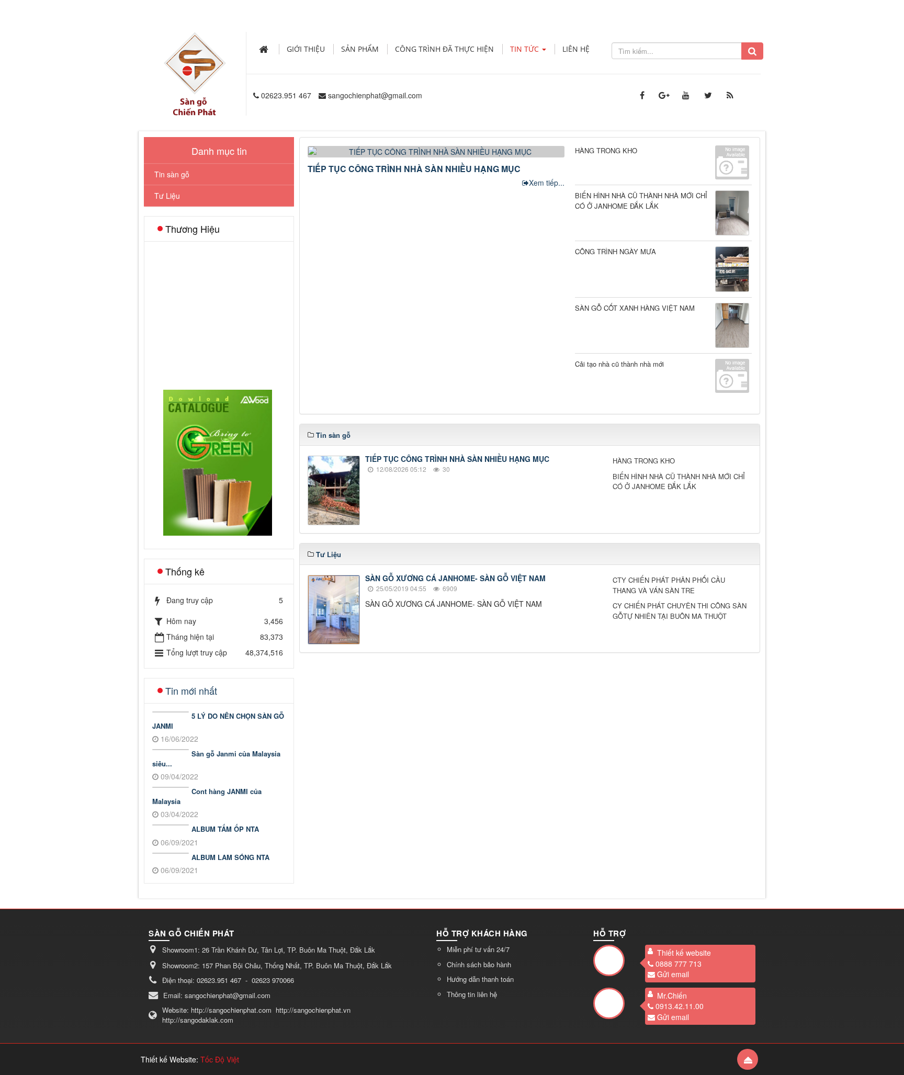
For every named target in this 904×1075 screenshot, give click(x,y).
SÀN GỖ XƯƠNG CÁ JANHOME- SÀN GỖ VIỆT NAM (455, 578)
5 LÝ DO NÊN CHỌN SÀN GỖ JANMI (218, 721)
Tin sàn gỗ (171, 174)
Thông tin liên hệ (472, 994)
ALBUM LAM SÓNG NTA (230, 857)
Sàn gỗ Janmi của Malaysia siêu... (216, 758)
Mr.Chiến (672, 995)
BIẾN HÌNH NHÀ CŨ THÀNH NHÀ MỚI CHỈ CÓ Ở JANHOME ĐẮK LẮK (641, 200)
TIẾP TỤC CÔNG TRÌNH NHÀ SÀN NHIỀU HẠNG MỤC (414, 169)
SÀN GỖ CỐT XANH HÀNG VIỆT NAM (635, 308)
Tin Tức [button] (525, 49)
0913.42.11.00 (680, 1006)
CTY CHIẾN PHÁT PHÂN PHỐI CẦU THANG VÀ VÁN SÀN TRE (669, 585)
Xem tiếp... (546, 182)
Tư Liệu (167, 195)
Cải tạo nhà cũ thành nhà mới (619, 364)
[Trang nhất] (264, 49)
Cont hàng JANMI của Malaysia (207, 796)
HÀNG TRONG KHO (606, 150)
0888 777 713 (679, 963)
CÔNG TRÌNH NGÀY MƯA (615, 251)
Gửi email (673, 974)
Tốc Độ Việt (219, 1059)
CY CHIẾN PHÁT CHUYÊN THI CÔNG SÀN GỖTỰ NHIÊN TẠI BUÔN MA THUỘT (680, 611)
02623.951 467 (286, 95)
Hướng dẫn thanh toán (480, 979)
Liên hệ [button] (576, 49)
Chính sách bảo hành (479, 964)
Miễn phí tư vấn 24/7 (478, 949)
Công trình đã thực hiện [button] (444, 49)
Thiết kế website (684, 952)
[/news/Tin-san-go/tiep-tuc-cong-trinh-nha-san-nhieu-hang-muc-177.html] (437, 150)
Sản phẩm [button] (360, 49)
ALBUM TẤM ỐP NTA (225, 829)
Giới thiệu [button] (306, 49)
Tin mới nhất (191, 690)
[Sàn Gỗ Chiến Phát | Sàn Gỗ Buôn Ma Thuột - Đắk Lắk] (194, 62)
